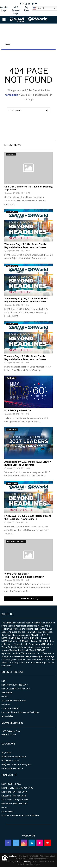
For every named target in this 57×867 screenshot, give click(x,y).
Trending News (12, 212)
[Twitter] (16, 843)
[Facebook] (8, 843)
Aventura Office (12, 760)
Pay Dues (26, 9)
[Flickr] (39, 843)
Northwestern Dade (17, 756)
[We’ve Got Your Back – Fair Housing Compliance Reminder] (28, 555)
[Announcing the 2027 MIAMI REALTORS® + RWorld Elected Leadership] (28, 443)
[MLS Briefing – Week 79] (28, 392)
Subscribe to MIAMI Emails (13, 700)
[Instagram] (24, 843)
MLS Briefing (11, 378)
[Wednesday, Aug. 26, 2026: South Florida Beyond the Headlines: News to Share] (28, 280)
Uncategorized (12, 429)
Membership (11, 154)
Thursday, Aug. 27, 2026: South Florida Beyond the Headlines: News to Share (25, 246)
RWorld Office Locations (12, 768)
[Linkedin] (31, 843)
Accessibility (7, 716)
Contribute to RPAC (10, 708)
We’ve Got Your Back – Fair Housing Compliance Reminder (24, 575)
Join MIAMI (6, 692)
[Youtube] (47, 843)
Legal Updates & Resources (16, 541)
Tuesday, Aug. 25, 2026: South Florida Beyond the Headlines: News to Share (25, 358)
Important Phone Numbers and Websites (20, 712)
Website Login (4, 9)
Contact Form (7, 811)
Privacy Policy (14, 861)
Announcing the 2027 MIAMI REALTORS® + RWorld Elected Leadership (27, 463)
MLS (3, 681)
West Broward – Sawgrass (18, 764)
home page (11, 94)
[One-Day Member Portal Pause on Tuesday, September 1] (28, 168)
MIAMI (9, 753)
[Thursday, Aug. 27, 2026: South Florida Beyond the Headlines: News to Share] (28, 225)
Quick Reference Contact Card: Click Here (20, 815)
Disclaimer (13, 856)
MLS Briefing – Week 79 (17, 410)
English (40, 8)
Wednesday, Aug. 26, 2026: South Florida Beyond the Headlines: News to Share (26, 300)
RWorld (4, 696)
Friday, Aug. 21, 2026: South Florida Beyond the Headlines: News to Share (27, 517)
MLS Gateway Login (16, 10)
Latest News (12, 144)
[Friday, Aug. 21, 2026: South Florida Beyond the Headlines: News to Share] (28, 497)
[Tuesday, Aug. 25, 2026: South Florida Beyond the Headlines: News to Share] (28, 337)
